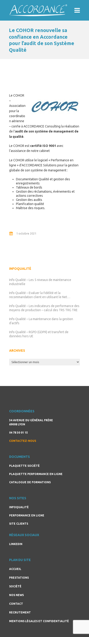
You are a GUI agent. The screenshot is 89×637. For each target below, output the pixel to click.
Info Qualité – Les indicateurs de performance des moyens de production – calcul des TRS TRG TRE (44, 308)
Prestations (19, 577)
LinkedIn (15, 544)
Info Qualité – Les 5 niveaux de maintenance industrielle (40, 282)
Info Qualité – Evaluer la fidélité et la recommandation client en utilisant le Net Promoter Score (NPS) (38, 295)
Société (15, 586)
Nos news (16, 595)
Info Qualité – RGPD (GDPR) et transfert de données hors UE (38, 334)
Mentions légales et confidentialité (39, 621)
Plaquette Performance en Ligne (36, 473)
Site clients (18, 523)
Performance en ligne (26, 515)
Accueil (15, 568)
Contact (16, 603)
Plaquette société (24, 465)
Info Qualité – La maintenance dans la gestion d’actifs (41, 321)
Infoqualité (19, 507)
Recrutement (20, 612)
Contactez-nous (22, 440)
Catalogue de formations (30, 482)
